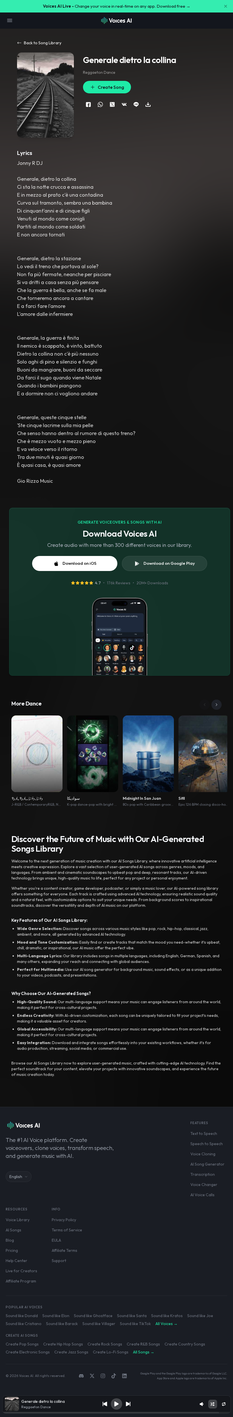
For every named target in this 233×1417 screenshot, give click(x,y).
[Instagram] (103, 1376)
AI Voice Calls (202, 1194)
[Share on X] (112, 104)
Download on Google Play (169, 563)
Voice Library (18, 1219)
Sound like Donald (22, 1315)
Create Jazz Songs (71, 1352)
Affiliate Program (21, 1281)
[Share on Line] (136, 104)
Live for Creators (21, 1270)
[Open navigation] (9, 20)
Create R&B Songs (143, 1344)
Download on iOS (79, 563)
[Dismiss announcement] (225, 6)
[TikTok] (113, 1376)
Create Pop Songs (22, 1344)
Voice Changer (203, 1184)
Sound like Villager (98, 1323)
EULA (56, 1240)
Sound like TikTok (135, 1323)
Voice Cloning (202, 1153)
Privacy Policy (64, 1219)
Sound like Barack (62, 1323)
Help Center (16, 1260)
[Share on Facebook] (88, 104)
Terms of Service (67, 1230)
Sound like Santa (132, 1315)
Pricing (12, 1250)
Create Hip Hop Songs (63, 1344)
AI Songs (13, 1230)
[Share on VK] (124, 104)
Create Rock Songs (105, 1344)
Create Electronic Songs (28, 1352)
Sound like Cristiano (23, 1323)
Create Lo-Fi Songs (110, 1352)
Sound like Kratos (167, 1315)
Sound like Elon (55, 1315)
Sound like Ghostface (93, 1315)
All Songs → (143, 1352)
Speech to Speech (206, 1143)
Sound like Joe (200, 1315)
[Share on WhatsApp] (100, 104)
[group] (116, 1413)
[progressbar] (116, 1413)
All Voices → (166, 1323)
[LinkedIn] (124, 1376)
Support (59, 1260)
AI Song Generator (207, 1164)
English (15, 1176)
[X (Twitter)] (92, 1376)
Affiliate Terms (64, 1250)
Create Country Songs (185, 1344)
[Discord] (81, 1376)
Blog (10, 1240)
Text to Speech (203, 1133)
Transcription (202, 1174)
